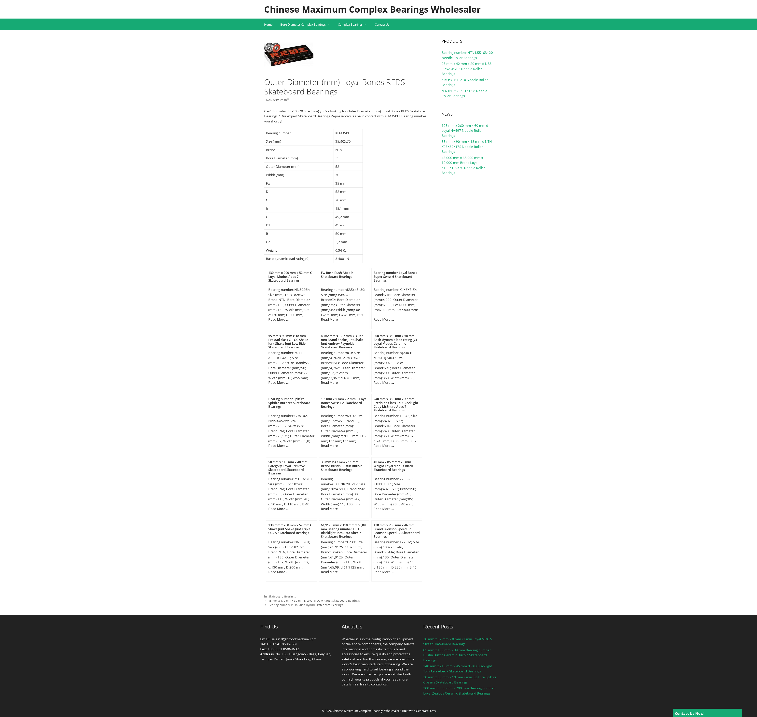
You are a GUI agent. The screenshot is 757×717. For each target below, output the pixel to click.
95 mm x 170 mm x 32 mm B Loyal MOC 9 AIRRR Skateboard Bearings (314, 600)
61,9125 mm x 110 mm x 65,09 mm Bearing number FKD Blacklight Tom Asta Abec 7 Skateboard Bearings (343, 531)
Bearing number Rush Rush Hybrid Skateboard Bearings (305, 605)
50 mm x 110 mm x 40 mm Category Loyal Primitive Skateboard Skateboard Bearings (288, 468)
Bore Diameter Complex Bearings (303, 24)
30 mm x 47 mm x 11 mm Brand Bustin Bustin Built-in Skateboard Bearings (342, 466)
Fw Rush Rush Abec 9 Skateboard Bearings (337, 275)
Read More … (278, 319)
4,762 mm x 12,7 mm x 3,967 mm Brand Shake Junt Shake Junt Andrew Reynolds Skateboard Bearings (342, 341)
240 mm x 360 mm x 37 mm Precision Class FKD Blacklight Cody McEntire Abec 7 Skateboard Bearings (396, 405)
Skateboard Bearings (282, 596)
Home (268, 24)
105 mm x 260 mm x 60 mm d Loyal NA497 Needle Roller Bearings (465, 130)
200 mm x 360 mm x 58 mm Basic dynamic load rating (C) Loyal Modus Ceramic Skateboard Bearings (395, 341)
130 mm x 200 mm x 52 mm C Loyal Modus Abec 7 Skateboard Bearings (290, 276)
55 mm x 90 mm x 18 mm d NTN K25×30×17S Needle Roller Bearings (467, 146)
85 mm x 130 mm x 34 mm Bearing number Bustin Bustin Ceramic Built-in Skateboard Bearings (457, 655)
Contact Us (382, 24)
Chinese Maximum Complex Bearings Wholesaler (372, 9)
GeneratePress (426, 711)
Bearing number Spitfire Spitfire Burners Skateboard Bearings (289, 403)
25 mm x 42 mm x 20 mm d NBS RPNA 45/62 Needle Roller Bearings (466, 68)
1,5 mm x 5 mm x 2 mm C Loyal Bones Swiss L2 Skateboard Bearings (344, 403)
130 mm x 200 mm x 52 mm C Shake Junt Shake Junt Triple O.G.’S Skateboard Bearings (290, 529)
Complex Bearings (350, 24)
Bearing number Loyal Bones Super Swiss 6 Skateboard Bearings (395, 276)
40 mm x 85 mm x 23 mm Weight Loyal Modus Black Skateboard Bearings (393, 466)
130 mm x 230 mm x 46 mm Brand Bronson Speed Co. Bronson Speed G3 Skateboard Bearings (397, 531)
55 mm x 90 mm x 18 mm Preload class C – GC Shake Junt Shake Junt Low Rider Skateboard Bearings (288, 341)
